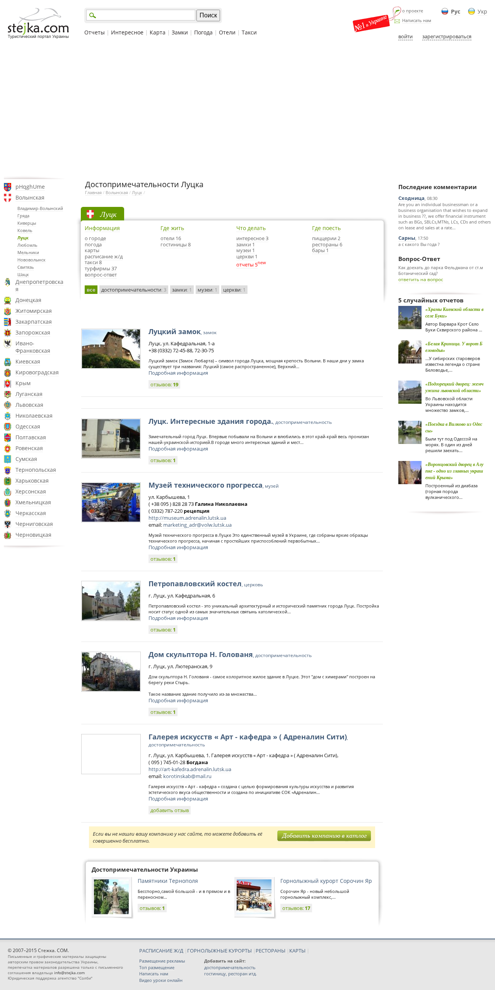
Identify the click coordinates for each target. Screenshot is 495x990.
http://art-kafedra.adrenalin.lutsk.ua (189, 769)
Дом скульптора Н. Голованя (230, 654)
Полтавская (30, 437)
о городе (95, 238)
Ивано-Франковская (32, 347)
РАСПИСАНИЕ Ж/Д (161, 950)
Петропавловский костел (205, 583)
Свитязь (25, 267)
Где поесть (326, 228)
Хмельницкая (33, 502)
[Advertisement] (247, 109)
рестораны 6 (327, 244)
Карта (158, 32)
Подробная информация (178, 372)
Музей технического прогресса (213, 485)
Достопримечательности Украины (145, 869)
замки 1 (245, 244)
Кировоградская (37, 372)
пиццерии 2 (326, 238)
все (91, 289)
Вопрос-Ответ (419, 259)
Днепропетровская (39, 285)
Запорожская (32, 332)
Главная (93, 192)
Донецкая (28, 300)
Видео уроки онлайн (161, 980)
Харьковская (32, 480)
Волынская (29, 197)
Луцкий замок (182, 331)
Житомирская (33, 310)
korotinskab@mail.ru (187, 776)
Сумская (26, 459)
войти (405, 36)
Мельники (28, 252)
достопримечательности (133, 289)
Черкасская (30, 513)
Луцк (23, 238)
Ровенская (29, 448)
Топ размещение (156, 967)
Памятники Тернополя (168, 880)
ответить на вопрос (420, 279)
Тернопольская (35, 469)
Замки (180, 32)
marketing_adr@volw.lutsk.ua (197, 524)
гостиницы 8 (175, 244)
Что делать (251, 228)
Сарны (406, 237)
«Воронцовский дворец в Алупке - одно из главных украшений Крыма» (454, 471)
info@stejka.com (69, 972)
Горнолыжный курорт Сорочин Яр (326, 880)
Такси (249, 32)
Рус (455, 11)
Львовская (29, 404)
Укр (482, 11)
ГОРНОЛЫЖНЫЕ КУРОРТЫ (219, 950)
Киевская (27, 361)
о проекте (412, 11)
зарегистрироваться (446, 36)
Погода (203, 32)
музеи (207, 289)
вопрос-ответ (101, 274)
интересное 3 (252, 238)
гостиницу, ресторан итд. (230, 973)
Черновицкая (33, 534)
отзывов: (164, 384)
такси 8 (93, 262)
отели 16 (170, 238)
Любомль (27, 245)
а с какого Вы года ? (419, 244)
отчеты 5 (247, 264)
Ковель (24, 230)
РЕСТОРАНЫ (270, 950)
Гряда (23, 215)
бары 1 (320, 250)
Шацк (23, 274)
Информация (102, 228)
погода (93, 244)
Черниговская (34, 523)
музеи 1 (245, 250)
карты (92, 250)
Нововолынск (31, 260)
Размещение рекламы (162, 961)
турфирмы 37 (101, 268)
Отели (227, 32)
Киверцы (26, 223)
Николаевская (34, 415)
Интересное (127, 32)
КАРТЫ (297, 950)
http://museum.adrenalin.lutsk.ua (187, 517)
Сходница (411, 198)
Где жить (172, 228)
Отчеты (94, 32)
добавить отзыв (169, 810)
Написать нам (416, 20)
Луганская (29, 394)
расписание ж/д (104, 256)
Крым (23, 383)
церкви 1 (247, 256)
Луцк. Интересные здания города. (240, 421)
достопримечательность (230, 967)
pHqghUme (30, 186)
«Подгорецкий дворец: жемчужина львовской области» (454, 387)
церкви (234, 289)
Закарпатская (33, 321)
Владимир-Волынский (40, 208)
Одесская (27, 426)
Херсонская (30, 491)
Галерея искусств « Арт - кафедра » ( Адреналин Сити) (248, 740)
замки (182, 289)
